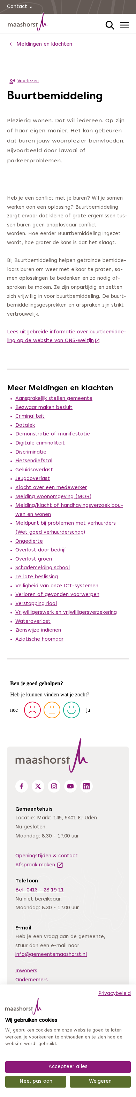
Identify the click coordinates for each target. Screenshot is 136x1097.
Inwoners (26, 971)
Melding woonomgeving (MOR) (53, 497)
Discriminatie (30, 452)
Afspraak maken (39, 865)
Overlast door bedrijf (41, 550)
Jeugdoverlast (32, 478)
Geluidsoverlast (34, 470)
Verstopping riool (36, 604)
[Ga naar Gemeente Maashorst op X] (38, 786)
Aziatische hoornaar (39, 639)
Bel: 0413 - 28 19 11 (39, 890)
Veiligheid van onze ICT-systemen (56, 586)
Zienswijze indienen (38, 630)
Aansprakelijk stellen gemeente (53, 398)
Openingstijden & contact (46, 856)
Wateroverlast (33, 621)
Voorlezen (28, 81)
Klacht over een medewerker (51, 487)
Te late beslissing (36, 577)
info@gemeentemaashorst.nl (51, 954)
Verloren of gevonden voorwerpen (57, 594)
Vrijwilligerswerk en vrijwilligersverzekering (66, 612)
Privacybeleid (114, 993)
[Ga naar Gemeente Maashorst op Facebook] (21, 786)
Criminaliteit (30, 416)
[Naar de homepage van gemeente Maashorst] (28, 23)
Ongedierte (29, 541)
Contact (17, 6)
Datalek (25, 425)
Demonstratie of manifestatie (52, 434)
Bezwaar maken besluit (44, 407)
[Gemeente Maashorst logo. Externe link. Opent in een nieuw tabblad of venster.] (23, 1006)
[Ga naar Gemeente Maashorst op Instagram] (54, 786)
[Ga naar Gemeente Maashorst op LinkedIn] (86, 786)
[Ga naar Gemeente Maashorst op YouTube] (70, 786)
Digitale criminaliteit (40, 443)
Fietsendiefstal (33, 461)
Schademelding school (42, 568)
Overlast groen (33, 559)
